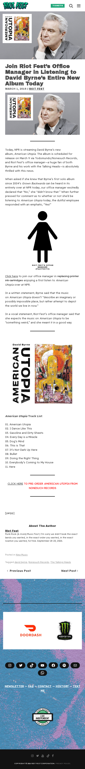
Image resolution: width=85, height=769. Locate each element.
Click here (11, 276)
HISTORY (62, 686)
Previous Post (19, 571)
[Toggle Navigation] (79, 6)
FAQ (31, 686)
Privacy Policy (62, 763)
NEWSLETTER (14, 686)
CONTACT (45, 686)
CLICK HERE (15, 483)
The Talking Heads (60, 562)
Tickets (57, 6)
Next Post (69, 571)
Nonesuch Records (38, 562)
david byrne (20, 562)
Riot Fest (36, 88)
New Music (22, 554)
